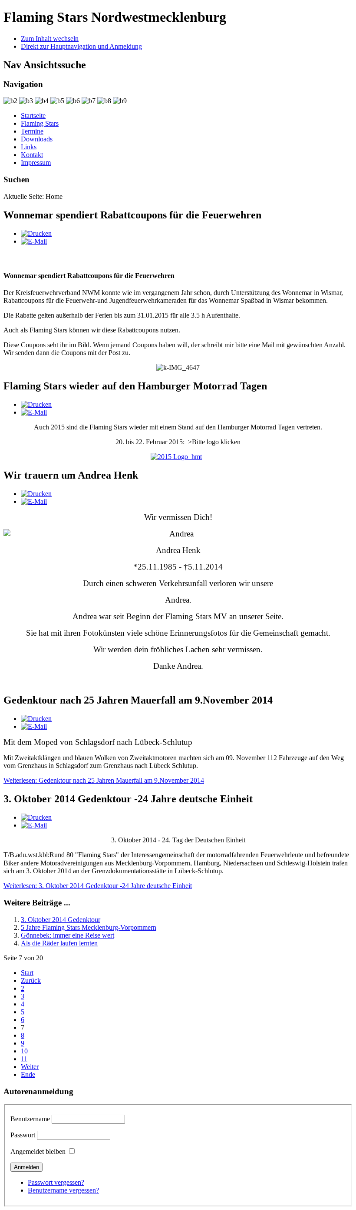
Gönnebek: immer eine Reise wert (67, 935)
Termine (32, 131)
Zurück (31, 980)
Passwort (22, 1135)
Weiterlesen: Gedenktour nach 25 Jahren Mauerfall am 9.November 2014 (103, 780)
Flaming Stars (40, 123)
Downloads (37, 139)
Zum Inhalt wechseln (50, 38)
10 (24, 1051)
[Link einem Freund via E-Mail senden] (34, 241)
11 (24, 1059)
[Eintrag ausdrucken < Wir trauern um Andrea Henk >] (36, 493)
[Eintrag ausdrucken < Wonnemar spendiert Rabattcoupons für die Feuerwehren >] (36, 233)
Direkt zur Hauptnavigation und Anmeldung (81, 46)
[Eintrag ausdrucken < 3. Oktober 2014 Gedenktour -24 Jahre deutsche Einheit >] (36, 817)
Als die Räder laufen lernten (59, 943)
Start (27, 972)
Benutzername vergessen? (63, 1190)
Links (28, 147)
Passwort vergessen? (56, 1182)
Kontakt (32, 154)
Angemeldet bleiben (38, 1151)
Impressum (36, 162)
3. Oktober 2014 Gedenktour (60, 919)
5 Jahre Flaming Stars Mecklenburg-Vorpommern (88, 927)
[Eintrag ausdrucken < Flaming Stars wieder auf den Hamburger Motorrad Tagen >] (36, 404)
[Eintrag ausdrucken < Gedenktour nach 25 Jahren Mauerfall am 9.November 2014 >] (36, 718)
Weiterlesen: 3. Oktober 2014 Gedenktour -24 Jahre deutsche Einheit (97, 885)
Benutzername (30, 1119)
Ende (28, 1074)
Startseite (33, 115)
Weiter (30, 1066)
